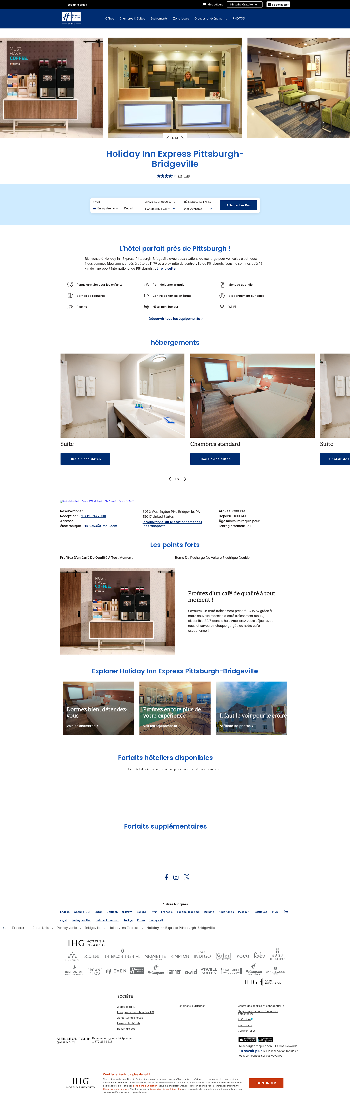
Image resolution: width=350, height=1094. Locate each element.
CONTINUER (266, 1083)
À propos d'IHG (126, 1006)
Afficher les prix (238, 205)
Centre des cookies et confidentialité (261, 1005)
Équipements (159, 18)
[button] (278, 4)
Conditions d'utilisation (191, 1005)
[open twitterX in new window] (184, 877)
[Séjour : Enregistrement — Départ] (115, 208)
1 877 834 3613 (102, 1041)
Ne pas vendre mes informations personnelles (258, 1012)
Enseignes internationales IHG (135, 1012)
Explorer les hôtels (128, 1023)
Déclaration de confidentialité (165, 1088)
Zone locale (181, 18)
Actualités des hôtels (130, 1017)
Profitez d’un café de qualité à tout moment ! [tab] (97, 557)
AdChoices (244, 1019)
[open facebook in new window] (164, 877)
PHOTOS (238, 18)
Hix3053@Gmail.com (100, 526)
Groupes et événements (211, 18)
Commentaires (247, 1030)
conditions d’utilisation (145, 1085)
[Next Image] (182, 138)
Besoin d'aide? (77, 4)
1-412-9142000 (93, 516)
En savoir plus (250, 1051)
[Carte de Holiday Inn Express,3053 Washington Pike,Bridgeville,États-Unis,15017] (97, 501)
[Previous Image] (168, 138)
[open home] (6, 928)
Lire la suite (166, 268)
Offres (109, 18)
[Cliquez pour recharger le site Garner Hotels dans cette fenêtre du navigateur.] (174, 971)
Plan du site (245, 1025)
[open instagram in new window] (174, 877)
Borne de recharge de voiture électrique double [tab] (212, 557)
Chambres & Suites (132, 18)
